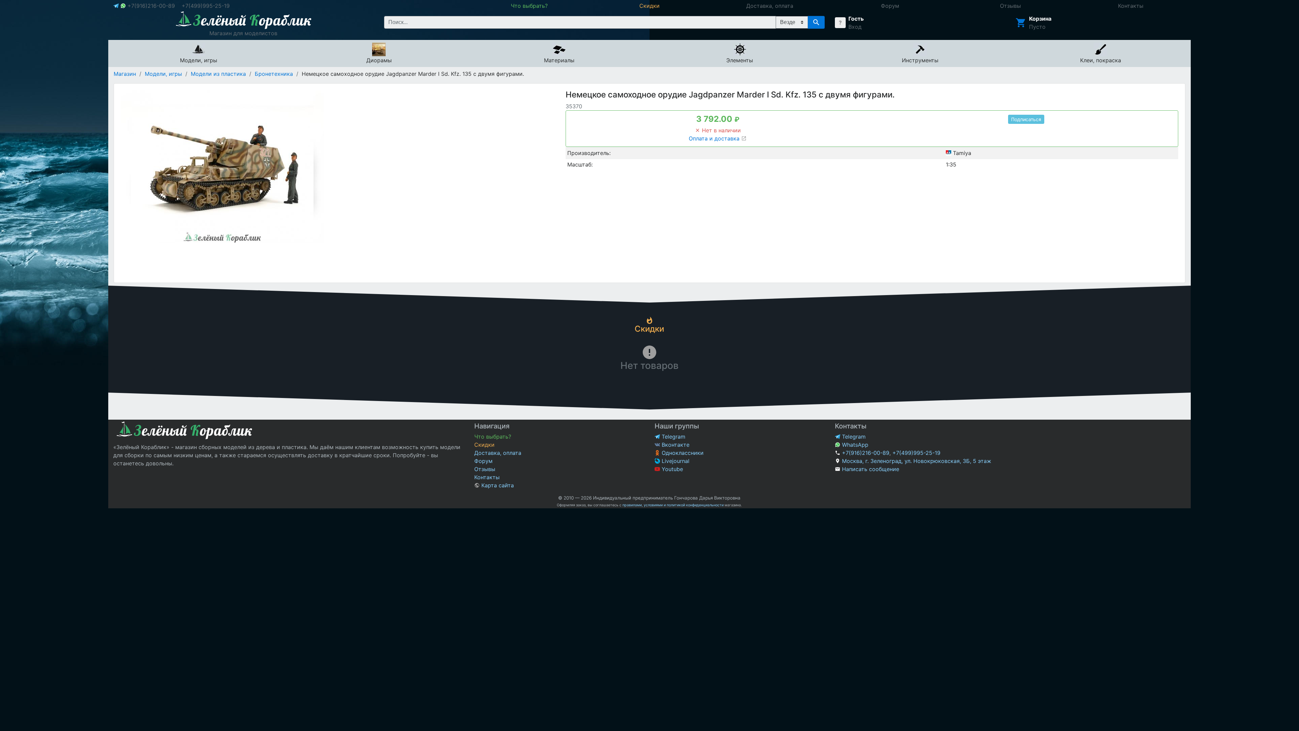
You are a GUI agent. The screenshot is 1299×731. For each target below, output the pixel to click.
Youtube (671, 469)
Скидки (484, 444)
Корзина (1040, 18)
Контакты (487, 477)
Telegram (672, 436)
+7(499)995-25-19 (206, 5)
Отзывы (484, 469)
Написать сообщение (870, 469)
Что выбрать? (492, 436)
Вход (855, 26)
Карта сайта (497, 485)
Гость (856, 18)
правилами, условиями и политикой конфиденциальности (673, 505)
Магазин (125, 73)
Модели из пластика (218, 73)
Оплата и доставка (715, 138)
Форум (483, 461)
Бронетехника (274, 73)
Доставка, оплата (497, 452)
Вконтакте (674, 444)
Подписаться (1026, 119)
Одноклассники (682, 452)
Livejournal (674, 461)
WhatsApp (854, 444)
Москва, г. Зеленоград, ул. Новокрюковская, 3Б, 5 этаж (916, 461)
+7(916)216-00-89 (151, 5)
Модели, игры (163, 73)
